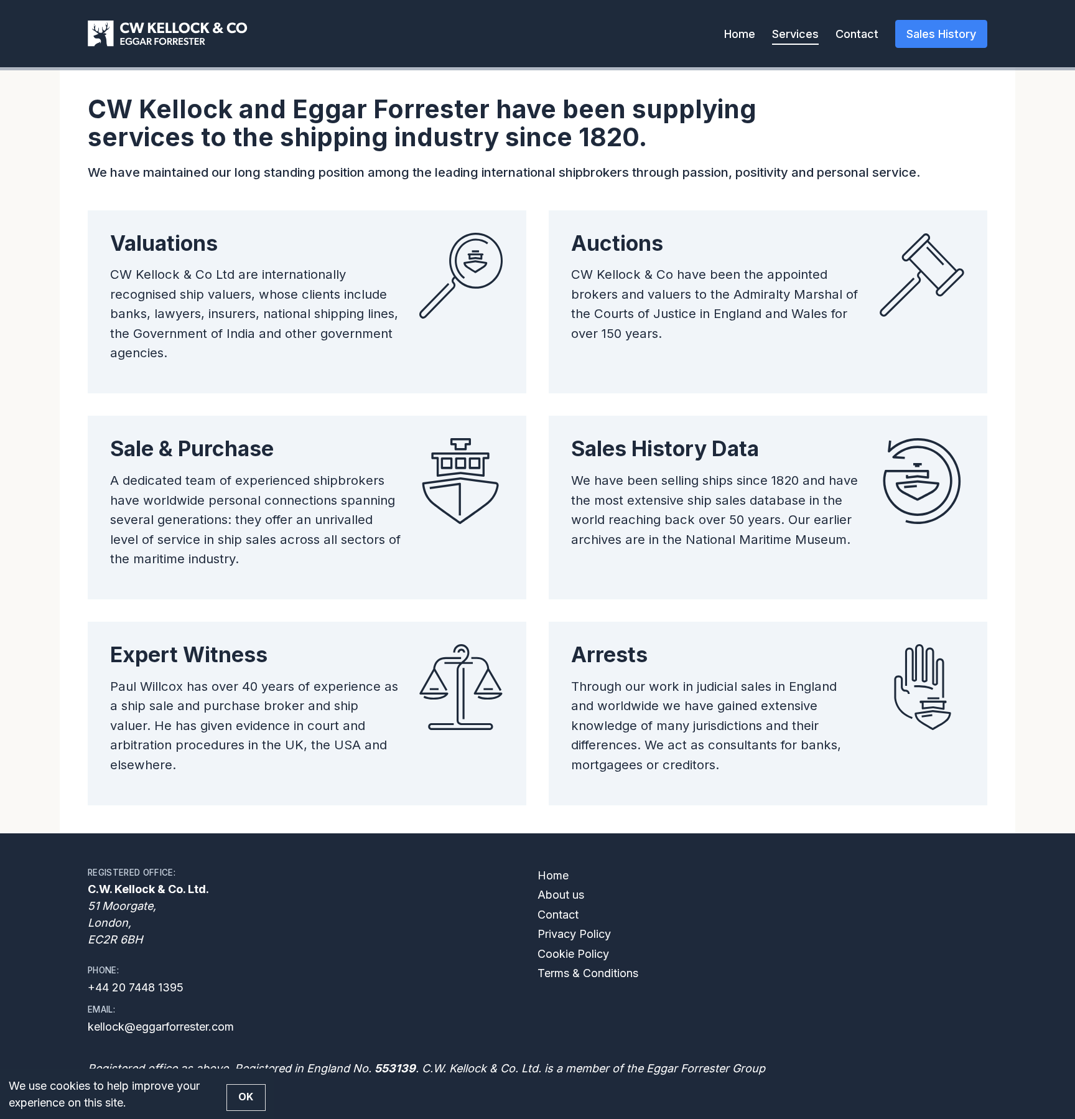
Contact (856, 33)
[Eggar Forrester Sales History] (168, 34)
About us (561, 894)
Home (739, 33)
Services (795, 33)
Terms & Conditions (588, 973)
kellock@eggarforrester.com (161, 1026)
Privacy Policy (574, 933)
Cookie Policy (573, 953)
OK (246, 1097)
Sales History (941, 33)
